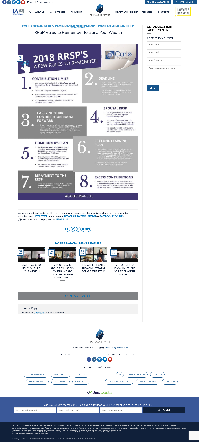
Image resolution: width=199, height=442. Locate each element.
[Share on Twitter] (73, 229)
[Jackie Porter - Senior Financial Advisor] (99, 10)
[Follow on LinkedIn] (18, 2)
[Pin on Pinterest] (83, 229)
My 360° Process (57, 12)
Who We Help (76, 12)
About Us (39, 12)
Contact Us (163, 12)
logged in (39, 312)
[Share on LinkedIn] (88, 229)
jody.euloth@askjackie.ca (116, 347)
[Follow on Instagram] (9, 2)
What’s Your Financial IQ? (126, 12)
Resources (147, 12)
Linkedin (91, 216)
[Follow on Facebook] (4, 2)
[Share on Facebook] (67, 229)
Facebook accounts (111, 216)
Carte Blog (27, 26)
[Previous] (17, 269)
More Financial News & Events (78, 243)
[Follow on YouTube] (23, 2)
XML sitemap (90, 438)
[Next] (139, 269)
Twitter (81, 216)
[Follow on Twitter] (14, 2)
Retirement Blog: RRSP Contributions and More (96, 26)
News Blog (70, 26)
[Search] (30, 12)
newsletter (40, 216)
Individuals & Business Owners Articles (49, 26)
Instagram (70, 216)
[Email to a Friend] (78, 229)
